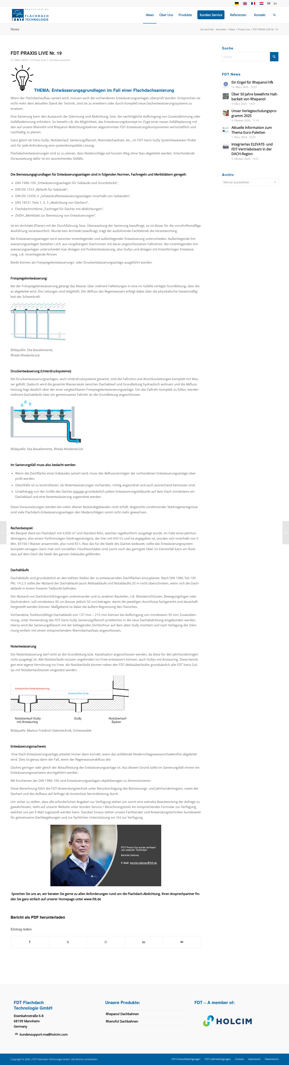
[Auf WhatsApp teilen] (106, 942)
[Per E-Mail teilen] (182, 942)
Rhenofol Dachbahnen (122, 1021)
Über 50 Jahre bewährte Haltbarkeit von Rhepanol (254, 96)
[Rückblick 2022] (3, 532)
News (15, 29)
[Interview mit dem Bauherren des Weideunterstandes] (285, 532)
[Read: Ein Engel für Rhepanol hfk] (226, 84)
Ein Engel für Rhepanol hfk (252, 82)
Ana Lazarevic (62, 60)
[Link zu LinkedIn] (275, 3)
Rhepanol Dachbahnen (122, 1013)
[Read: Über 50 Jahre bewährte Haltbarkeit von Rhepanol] (226, 96)
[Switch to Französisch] (253, 4)
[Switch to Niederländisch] (261, 4)
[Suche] (274, 14)
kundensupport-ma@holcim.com (44, 1034)
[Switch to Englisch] (245, 4)
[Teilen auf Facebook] (30, 942)
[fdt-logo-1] (30, 14)
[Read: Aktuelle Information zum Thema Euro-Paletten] (226, 129)
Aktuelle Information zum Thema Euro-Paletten (251, 130)
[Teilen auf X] (68, 942)
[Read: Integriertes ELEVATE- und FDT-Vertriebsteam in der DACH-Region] (226, 146)
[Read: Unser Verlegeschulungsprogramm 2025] (226, 113)
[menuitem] (237, 4)
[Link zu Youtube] (269, 3)
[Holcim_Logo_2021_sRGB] (235, 1021)
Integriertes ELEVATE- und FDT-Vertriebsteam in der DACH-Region (252, 149)
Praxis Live (39, 60)
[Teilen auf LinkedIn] (144, 942)
